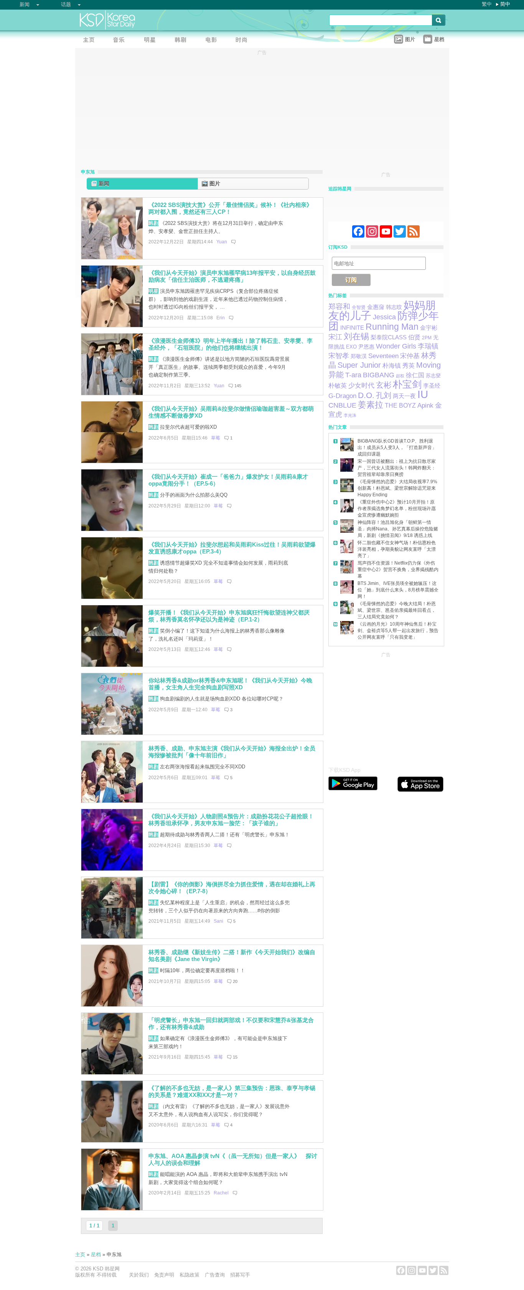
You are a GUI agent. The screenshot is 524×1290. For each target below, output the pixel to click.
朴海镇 (391, 365)
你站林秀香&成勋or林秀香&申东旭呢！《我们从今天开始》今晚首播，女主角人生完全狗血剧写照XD (230, 684)
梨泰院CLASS (389, 337)
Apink (425, 405)
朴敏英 (337, 385)
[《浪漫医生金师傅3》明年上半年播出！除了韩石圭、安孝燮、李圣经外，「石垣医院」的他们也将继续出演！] (112, 393)
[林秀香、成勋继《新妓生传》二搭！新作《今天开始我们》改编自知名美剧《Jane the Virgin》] (112, 1005)
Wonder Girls (396, 346)
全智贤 (359, 307)
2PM (427, 337)
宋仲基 (410, 356)
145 (237, 385)
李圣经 (431, 385)
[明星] (152, 40)
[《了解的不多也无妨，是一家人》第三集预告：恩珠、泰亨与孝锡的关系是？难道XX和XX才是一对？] (112, 1140)
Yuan (221, 241)
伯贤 (414, 337)
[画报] (244, 40)
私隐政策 (189, 1275)
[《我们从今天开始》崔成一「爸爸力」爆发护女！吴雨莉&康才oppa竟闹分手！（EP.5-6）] (112, 529)
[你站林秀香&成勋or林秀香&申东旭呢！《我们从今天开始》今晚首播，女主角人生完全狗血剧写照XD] (112, 733)
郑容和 (339, 306)
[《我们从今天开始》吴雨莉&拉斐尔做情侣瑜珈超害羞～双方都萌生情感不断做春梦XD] (112, 461)
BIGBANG (378, 375)
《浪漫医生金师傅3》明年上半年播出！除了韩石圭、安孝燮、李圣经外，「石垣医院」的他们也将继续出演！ (230, 344)
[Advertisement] (385, 707)
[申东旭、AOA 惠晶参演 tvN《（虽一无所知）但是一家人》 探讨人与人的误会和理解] (112, 1208)
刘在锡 (356, 336)
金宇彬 (428, 328)
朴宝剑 (407, 384)
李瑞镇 (428, 346)
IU (422, 394)
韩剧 (153, 223)
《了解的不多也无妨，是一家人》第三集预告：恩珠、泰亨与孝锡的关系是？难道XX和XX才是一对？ (231, 1091)
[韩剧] (182, 40)
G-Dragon (342, 396)
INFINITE (352, 328)
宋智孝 (338, 356)
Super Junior (359, 365)
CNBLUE (342, 405)
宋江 (335, 337)
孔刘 (383, 395)
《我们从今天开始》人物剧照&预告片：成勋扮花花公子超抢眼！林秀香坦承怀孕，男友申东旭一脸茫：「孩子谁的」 (231, 820)
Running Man (392, 327)
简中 (505, 4)
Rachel (221, 1193)
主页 (80, 1254)
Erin (220, 317)
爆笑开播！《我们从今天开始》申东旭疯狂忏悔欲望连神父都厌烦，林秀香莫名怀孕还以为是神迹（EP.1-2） (229, 616)
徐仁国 (415, 375)
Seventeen (383, 356)
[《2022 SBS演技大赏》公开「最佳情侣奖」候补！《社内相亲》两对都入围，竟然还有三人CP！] (112, 257)
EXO (351, 347)
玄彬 (383, 385)
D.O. (366, 395)
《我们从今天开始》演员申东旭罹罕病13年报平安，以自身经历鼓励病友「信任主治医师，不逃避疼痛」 (232, 276)
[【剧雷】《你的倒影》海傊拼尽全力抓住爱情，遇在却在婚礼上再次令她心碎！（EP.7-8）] (112, 937)
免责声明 (164, 1275)
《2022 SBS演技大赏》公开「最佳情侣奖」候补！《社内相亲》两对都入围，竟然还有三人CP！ (230, 208)
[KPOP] (121, 40)
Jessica (384, 317)
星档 (96, 1254)
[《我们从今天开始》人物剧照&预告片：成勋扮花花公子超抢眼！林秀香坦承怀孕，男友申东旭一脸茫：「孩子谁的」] (112, 869)
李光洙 (350, 415)
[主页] (90, 40)
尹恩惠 (366, 347)
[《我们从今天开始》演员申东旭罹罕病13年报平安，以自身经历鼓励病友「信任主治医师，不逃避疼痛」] (112, 325)
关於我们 (139, 1275)
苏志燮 (433, 375)
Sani (218, 921)
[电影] (213, 40)
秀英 (408, 365)
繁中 (487, 4)
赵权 (400, 375)
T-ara (353, 375)
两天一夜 (404, 396)
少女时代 (361, 385)
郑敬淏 (359, 356)
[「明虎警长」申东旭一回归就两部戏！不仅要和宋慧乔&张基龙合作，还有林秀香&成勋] (112, 1072)
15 (235, 1057)
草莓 (215, 438)
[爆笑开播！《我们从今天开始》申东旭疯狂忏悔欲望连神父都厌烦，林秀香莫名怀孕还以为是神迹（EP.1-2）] (112, 665)
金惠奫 (375, 307)
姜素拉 (370, 405)
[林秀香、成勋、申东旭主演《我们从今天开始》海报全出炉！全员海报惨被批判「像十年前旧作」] (112, 801)
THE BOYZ (400, 405)
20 (235, 981)
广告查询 (215, 1275)
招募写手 (240, 1275)
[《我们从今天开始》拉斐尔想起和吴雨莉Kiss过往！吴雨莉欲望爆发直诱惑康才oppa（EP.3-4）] (112, 597)
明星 (153, 291)
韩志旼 (394, 307)
